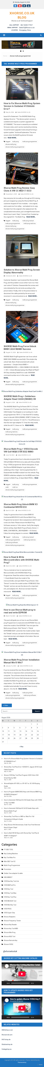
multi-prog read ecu (30, 223)
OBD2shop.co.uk (7, 1030)
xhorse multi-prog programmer (14, 147)
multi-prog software (11, 542)
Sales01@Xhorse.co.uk (26, 27)
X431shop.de (6, 1039)
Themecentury (22, 1062)
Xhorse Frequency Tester (12, 921)
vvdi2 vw (15, 487)
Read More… (12, 138)
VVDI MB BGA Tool (10, 901)
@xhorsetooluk (10, 951)
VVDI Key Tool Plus (10, 897)
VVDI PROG (7, 909)
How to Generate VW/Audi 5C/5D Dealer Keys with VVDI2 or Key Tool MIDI (23, 801)
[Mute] (36, 983)
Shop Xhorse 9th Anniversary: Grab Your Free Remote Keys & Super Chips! (22, 826)
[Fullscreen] (40, 983)
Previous (4, 44)
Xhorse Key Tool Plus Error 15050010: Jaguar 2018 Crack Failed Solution (23, 768)
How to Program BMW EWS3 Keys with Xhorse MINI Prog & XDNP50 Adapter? (23, 793)
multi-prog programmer (29, 141)
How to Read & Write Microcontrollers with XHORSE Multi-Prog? (22, 560)
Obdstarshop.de (7, 1044)
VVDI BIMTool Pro (10, 885)
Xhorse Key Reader (10, 924)
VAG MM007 (8, 877)
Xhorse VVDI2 (8, 944)
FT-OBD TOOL (8, 849)
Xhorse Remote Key (10, 940)
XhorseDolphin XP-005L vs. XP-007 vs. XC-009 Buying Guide (22, 785)
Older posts (8, 705)
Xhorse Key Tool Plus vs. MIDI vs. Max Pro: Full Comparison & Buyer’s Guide (19, 818)
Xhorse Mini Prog (9, 932)
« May (21, 746)
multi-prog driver (27, 692)
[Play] (4, 983)
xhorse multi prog (10, 144)
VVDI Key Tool (8, 889)
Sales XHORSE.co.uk (23, 112)
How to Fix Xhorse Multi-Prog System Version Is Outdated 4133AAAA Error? (22, 106)
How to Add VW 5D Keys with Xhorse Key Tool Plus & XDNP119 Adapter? (21, 834)
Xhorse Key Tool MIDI (11, 928)
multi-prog (15, 141)
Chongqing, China (25, 30)
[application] (22, 973)
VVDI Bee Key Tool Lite (11, 881)
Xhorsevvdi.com (7, 1035)
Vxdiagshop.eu (7, 1049)
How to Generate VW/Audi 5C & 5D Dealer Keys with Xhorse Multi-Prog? (21, 809)
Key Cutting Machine (11, 853)
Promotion (7, 869)
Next (39, 44)
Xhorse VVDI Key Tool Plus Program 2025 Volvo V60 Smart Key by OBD (21, 776)
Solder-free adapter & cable (13, 873)
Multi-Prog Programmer (12, 865)
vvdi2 (7, 487)
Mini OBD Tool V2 (9, 861)
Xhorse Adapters (9, 917)
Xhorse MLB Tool (9, 936)
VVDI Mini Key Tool (10, 905)
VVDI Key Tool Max (10, 893)
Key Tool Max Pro (9, 857)
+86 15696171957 (26, 25)
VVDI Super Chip (9, 913)
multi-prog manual (28, 220)
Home (40, 1064)
